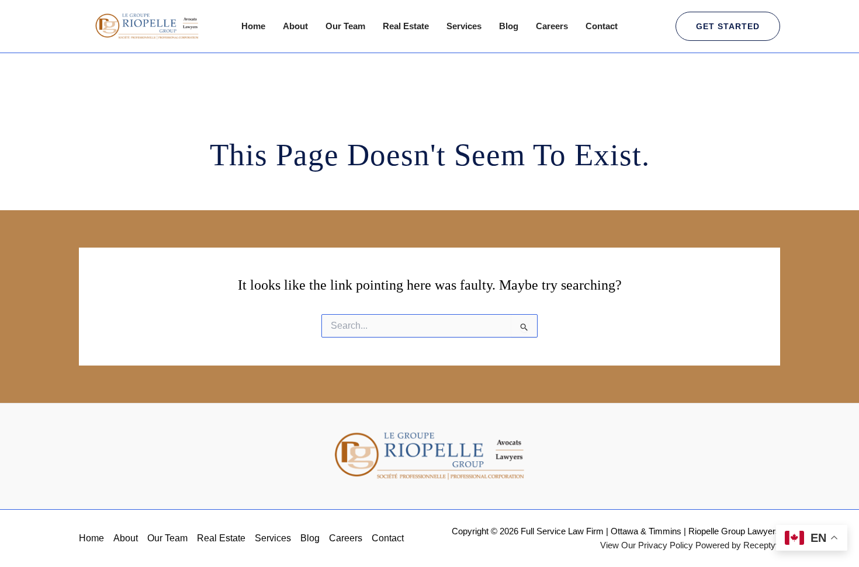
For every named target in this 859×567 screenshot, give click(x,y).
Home (253, 26)
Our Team (345, 26)
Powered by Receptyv (737, 545)
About (295, 26)
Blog (508, 26)
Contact (602, 26)
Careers (552, 26)
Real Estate (406, 26)
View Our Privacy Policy (646, 545)
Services (464, 26)
